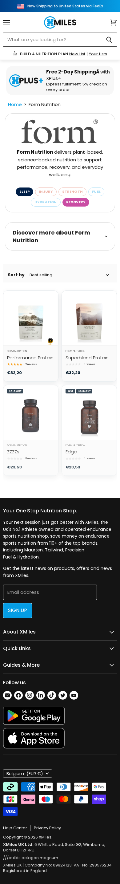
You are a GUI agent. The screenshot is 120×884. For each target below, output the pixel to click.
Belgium (24, 774)
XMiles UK (12, 865)
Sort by (16, 275)
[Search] (109, 40)
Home (15, 104)
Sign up (17, 610)
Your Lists (98, 54)
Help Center (15, 828)
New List (77, 54)
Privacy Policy (47, 828)
